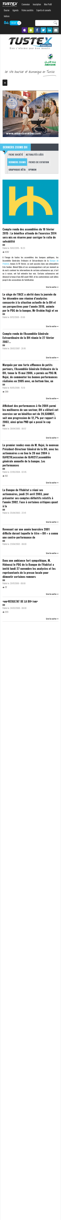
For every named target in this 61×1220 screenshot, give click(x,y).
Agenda (15, 10)
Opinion (32, 169)
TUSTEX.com (10, 4)
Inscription (37, 4)
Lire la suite (51, 287)
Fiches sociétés (27, 10)
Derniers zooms (16, 162)
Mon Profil (48, 4)
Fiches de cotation (39, 162)
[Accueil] (30, 43)
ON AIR (13, 23)
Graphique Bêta (17, 169)
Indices (6, 16)
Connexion (26, 4)
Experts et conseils (43, 10)
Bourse (6, 10)
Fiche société (16, 154)
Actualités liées (34, 154)
